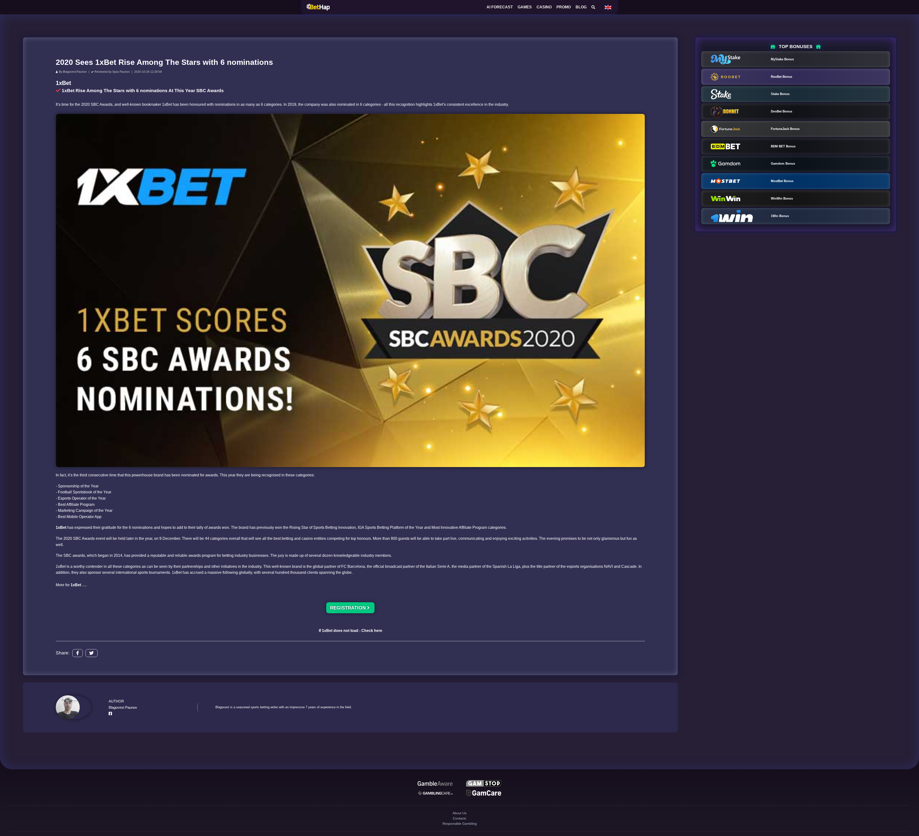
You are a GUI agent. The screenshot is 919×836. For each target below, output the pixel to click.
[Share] (77, 653)
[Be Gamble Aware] (435, 784)
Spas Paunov (121, 71)
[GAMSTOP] (483, 784)
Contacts (459, 826)
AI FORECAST (500, 7)
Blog (581, 7)
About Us (459, 817)
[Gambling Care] (435, 795)
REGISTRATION (348, 607)
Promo (563, 7)
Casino (544, 7)
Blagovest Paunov (75, 71)
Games (525, 7)
